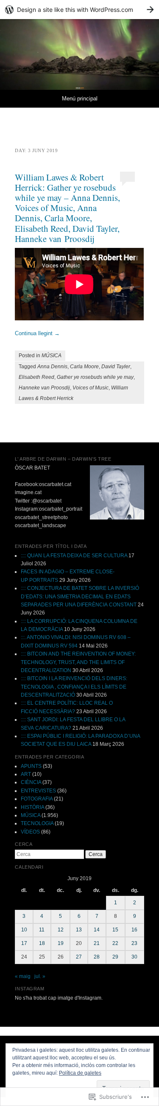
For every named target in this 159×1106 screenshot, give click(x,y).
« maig (23, 976)
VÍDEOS (30, 832)
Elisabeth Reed (36, 377)
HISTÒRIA (32, 807)
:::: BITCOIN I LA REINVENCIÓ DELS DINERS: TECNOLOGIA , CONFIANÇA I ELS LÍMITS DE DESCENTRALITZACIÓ (74, 686)
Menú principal (80, 98)
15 (115, 930)
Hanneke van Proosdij (44, 388)
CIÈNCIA (31, 782)
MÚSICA (51, 355)
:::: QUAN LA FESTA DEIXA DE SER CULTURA (74, 556)
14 (97, 930)
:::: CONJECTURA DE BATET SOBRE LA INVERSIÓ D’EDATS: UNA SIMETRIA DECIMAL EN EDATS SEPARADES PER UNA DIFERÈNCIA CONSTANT (80, 596)
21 (97, 943)
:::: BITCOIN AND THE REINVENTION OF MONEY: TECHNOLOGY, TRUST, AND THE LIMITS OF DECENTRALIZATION (78, 662)
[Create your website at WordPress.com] (79, 9)
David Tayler (115, 367)
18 (42, 943)
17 (24, 943)
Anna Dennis (52, 367)
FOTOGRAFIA (37, 799)
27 (79, 957)
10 (24, 930)
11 (42, 930)
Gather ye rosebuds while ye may (95, 377)
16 (134, 930)
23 (134, 943)
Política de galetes (80, 1073)
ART (26, 774)
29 (115, 957)
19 (61, 943)
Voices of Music (91, 388)
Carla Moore (84, 367)
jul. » (39, 976)
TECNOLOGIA (37, 823)
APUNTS (31, 766)
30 (134, 957)
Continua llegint (37, 333)
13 (79, 930)
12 (61, 930)
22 (115, 943)
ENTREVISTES (38, 791)
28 (97, 957)
